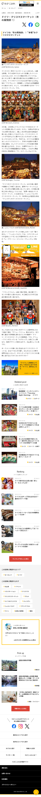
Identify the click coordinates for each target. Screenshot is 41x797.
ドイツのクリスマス (11, 601)
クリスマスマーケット (11, 596)
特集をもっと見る (20, 709)
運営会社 (5, 768)
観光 (31, 611)
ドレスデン (27, 601)
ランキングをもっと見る (20, 559)
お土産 (37, 414)
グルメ (27, 596)
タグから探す (10, 748)
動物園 (37, 686)
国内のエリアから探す (20, 735)
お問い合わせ (6, 773)
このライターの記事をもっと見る (25, 640)
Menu (37, 3)
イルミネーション (10, 591)
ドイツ (20, 8)
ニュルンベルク (9, 606)
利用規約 (5, 779)
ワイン (7, 611)
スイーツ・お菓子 (34, 446)
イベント (18, 586)
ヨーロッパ (12, 8)
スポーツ (36, 398)
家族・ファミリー (34, 701)
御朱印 (37, 670)
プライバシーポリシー (9, 785)
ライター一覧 (10, 755)
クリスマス (25, 591)
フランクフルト (25, 606)
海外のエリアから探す (20, 742)
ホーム (4, 8)
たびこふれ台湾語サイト (20, 762)
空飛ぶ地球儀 (19, 611)
